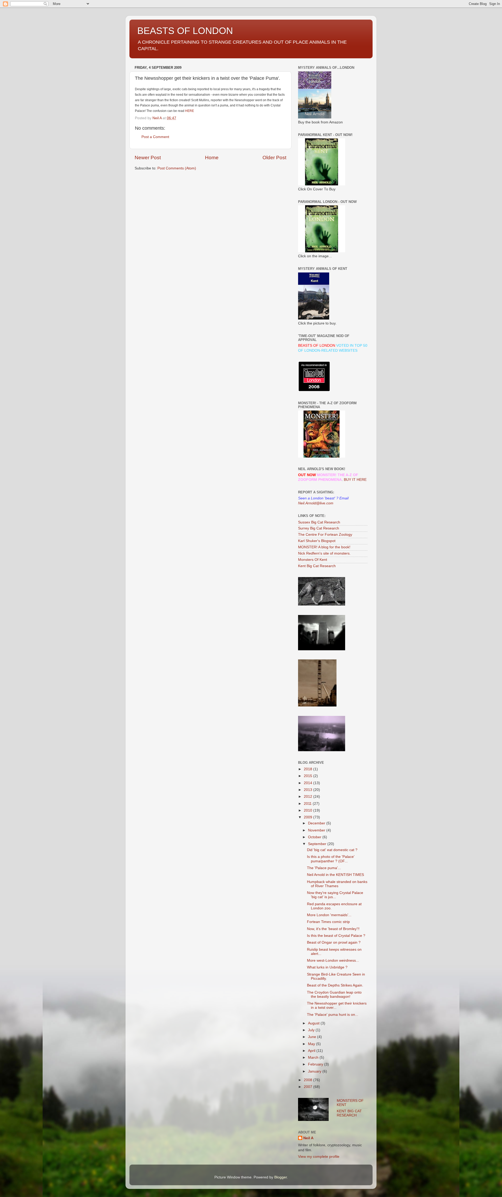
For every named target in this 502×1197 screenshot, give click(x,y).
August (314, 1023)
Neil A (308, 1138)
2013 (308, 790)
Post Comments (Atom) (176, 168)
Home (212, 157)
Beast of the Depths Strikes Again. (335, 985)
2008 (308, 1080)
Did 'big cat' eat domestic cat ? (332, 850)
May (312, 1044)
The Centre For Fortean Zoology (325, 535)
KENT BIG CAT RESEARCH (349, 1113)
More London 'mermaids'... (329, 915)
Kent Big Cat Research (317, 566)
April (312, 1051)
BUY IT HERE (355, 480)
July (312, 1030)
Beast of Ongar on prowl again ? (334, 942)
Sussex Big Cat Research (319, 522)
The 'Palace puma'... (324, 868)
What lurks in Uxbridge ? (327, 967)
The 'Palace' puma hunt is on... (332, 1015)
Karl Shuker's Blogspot (316, 541)
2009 (308, 817)
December (317, 823)
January (315, 1071)
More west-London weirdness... (333, 960)
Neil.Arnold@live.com (315, 503)
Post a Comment (155, 137)
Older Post (274, 157)
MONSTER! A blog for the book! (324, 547)
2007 (308, 1087)
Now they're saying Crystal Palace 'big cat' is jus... (335, 895)
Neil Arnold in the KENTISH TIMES (335, 875)
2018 (308, 769)
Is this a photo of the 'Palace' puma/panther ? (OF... (331, 859)
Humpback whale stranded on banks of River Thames (337, 884)
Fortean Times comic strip (328, 922)
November (317, 830)
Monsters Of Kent (312, 560)
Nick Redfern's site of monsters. (324, 553)
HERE (189, 110)
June (312, 1037)
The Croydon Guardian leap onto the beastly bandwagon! (334, 994)
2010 (308, 810)
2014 (308, 783)
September (317, 844)
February (316, 1064)
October (315, 837)
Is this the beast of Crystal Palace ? (336, 936)
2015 (308, 776)
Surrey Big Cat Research (318, 528)
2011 (308, 804)
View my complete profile (318, 1157)
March (314, 1057)
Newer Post (148, 157)
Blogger (280, 1177)
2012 (308, 797)
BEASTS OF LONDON (185, 30)
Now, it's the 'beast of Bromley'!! (333, 929)
